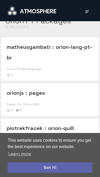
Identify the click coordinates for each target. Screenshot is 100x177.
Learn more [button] (20, 154)
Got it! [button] (50, 167)
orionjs (15, 92)
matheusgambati (28, 47)
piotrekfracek (25, 128)
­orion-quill (61, 128)
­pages (37, 92)
